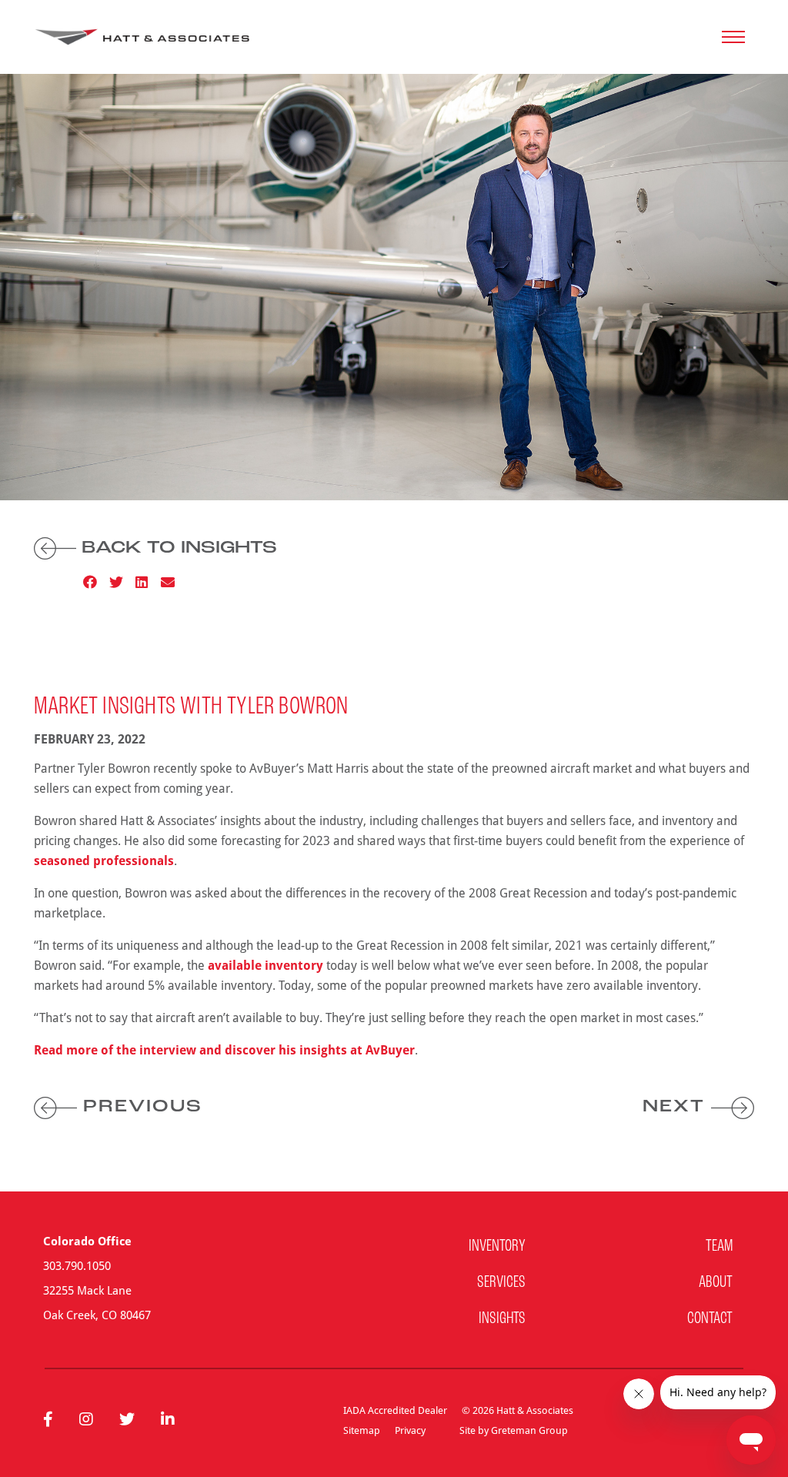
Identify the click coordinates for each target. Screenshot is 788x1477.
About (716, 1283)
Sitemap (361, 1430)
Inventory (497, 1246)
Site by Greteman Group (513, 1430)
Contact (710, 1319)
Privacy (410, 1430)
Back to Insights (176, 548)
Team (719, 1246)
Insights (502, 1319)
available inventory (265, 965)
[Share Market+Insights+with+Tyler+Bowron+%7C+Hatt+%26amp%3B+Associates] (167, 582)
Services (501, 1283)
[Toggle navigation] (733, 37)
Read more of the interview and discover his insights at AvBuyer (224, 1049)
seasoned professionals (104, 860)
